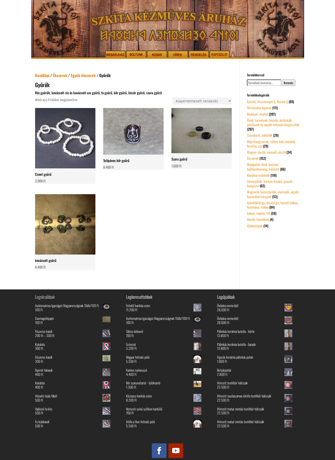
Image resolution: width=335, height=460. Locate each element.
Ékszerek (60, 75)
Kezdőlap (42, 75)
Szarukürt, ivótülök (259, 135)
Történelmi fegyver (259, 107)
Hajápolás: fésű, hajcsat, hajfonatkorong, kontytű (263, 166)
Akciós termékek (258, 219)
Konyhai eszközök (258, 175)
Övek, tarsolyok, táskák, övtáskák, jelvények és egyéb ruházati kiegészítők (273, 122)
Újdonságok (255, 225)
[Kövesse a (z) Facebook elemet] (159, 450)
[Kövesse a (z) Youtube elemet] (175, 450)
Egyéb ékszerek (83, 75)
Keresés (288, 82)
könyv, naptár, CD (258, 213)
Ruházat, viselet (257, 114)
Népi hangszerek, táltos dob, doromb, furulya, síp (271, 144)
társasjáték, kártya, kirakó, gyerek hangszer (270, 183)
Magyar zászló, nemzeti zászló (266, 152)
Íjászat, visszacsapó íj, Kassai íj (267, 101)
